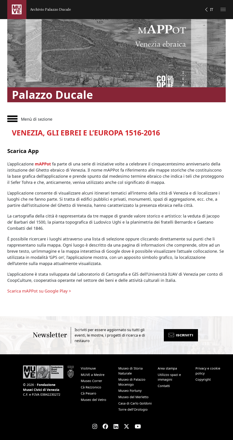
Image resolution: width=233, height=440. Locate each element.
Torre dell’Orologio (133, 409)
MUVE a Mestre (92, 374)
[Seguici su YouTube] (138, 426)
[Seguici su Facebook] (105, 426)
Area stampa (167, 368)
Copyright (203, 379)
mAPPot (43, 164)
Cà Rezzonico (91, 387)
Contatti (164, 386)
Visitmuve (88, 368)
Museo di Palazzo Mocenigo (131, 382)
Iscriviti (184, 335)
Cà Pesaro (88, 393)
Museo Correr (91, 381)
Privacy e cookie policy (207, 370)
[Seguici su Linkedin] (116, 426)
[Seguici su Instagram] (94, 426)
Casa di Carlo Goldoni (135, 403)
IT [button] (211, 9)
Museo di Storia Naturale (130, 370)
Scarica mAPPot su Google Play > (39, 291)
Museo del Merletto (133, 397)
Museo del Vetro (93, 400)
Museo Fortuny (130, 390)
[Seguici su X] (126, 426)
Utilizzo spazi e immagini (169, 377)
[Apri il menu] (223, 9)
